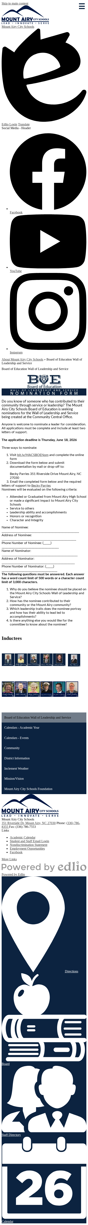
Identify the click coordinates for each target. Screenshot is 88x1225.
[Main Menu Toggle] (81, 6)
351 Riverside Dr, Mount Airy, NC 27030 (29, 823)
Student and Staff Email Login (29, 841)
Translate (24, 124)
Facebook (16, 852)
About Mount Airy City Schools (22, 359)
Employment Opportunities (27, 848)
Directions (71, 971)
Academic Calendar (22, 837)
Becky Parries (41, 485)
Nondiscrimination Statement (28, 845)
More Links (9, 859)
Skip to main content (15, 3)
